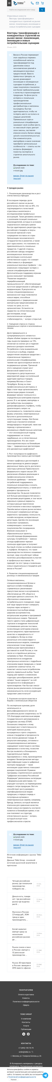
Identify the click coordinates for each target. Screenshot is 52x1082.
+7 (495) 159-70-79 (26, 1048)
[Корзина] (42, 3)
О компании (26, 1019)
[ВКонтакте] (23, 1034)
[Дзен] (28, 1034)
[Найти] (42, 10)
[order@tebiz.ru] (37, 3)
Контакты (26, 1022)
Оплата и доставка (26, 995)
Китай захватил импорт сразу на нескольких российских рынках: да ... (21, 934)
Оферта (26, 1005)
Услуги (26, 1026)
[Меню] (9, 3)
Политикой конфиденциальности (22, 1077)
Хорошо (14, 1079)
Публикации (26, 1029)
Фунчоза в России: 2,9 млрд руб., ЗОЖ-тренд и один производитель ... (20, 916)
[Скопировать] (32, 1052)
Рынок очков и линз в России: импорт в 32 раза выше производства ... (21, 951)
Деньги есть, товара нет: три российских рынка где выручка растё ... (21, 900)
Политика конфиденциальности (26, 1002)
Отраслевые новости (16, 16)
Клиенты (26, 998)
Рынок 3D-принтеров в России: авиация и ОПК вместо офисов (21, 965)
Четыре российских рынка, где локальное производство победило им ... (22, 885)
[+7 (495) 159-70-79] (32, 3)
